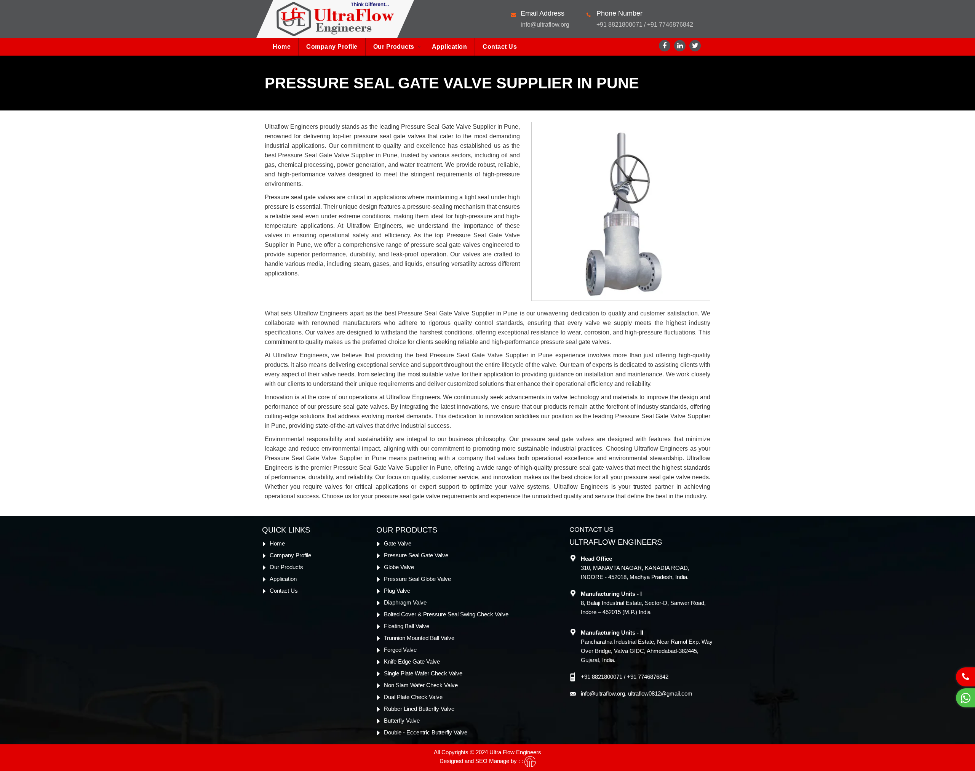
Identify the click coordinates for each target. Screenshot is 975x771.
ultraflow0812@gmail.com (660, 693)
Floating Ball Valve (406, 626)
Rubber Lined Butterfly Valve (419, 708)
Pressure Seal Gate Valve (416, 555)
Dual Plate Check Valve (413, 697)
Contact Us (500, 46)
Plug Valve (397, 590)
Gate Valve (397, 543)
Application (449, 46)
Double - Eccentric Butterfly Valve (425, 732)
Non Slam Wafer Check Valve (421, 685)
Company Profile (332, 46)
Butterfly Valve (402, 720)
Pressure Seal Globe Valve (417, 579)
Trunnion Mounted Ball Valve (419, 638)
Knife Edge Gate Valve (412, 661)
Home (282, 46)
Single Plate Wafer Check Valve (423, 673)
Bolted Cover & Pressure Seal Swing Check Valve (446, 614)
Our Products (393, 46)
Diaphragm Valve (405, 602)
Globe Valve (399, 567)
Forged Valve (400, 649)
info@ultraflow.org (545, 24)
